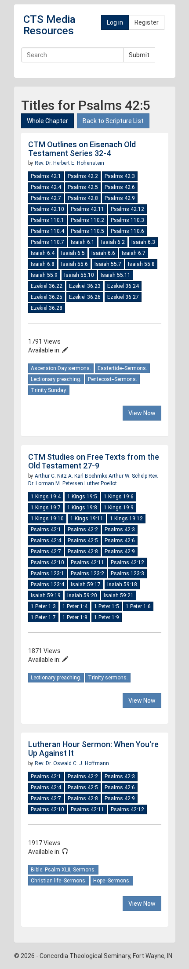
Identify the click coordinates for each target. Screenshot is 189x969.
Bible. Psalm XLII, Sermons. (63, 870)
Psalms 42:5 (83, 187)
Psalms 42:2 (83, 176)
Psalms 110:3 (127, 220)
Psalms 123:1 (47, 573)
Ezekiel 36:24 (123, 286)
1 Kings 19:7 (46, 507)
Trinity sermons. (108, 678)
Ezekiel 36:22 (46, 286)
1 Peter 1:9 (106, 617)
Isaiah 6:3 (143, 242)
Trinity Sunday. (49, 390)
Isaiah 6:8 (43, 264)
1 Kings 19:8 (82, 507)
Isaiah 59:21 (119, 595)
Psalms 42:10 (47, 209)
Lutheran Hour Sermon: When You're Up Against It (93, 749)
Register (146, 22)
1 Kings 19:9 (119, 507)
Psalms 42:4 (46, 187)
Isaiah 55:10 (79, 275)
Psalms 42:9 (120, 198)
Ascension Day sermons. (61, 368)
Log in (115, 22)
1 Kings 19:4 (46, 497)
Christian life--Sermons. (59, 881)
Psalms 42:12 (127, 209)
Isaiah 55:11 (116, 275)
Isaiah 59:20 (82, 595)
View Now (142, 413)
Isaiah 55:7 (107, 264)
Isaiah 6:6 (103, 253)
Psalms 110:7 (47, 242)
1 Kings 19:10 (47, 518)
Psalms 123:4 (47, 584)
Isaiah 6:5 (73, 253)
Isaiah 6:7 (133, 253)
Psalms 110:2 (87, 220)
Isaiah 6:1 (82, 242)
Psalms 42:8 (83, 198)
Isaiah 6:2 (113, 242)
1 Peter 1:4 (74, 606)
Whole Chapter (47, 120)
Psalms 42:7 (46, 198)
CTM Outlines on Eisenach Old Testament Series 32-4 (82, 149)
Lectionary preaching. (56, 379)
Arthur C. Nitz (51, 476)
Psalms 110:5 (87, 231)
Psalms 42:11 (87, 209)
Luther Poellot (100, 483)
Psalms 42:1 (46, 176)
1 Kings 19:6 (119, 497)
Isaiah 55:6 (74, 264)
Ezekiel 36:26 (85, 297)
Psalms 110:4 (47, 231)
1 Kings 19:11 (86, 518)
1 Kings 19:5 (82, 497)
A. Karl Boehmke (88, 476)
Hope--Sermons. (112, 881)
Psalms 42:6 (120, 187)
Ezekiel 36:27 (123, 297)
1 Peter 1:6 (138, 606)
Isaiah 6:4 (43, 253)
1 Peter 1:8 (74, 617)
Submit (139, 54)
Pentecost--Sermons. (112, 379)
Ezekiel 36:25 (46, 297)
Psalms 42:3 (120, 176)
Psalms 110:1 (47, 220)
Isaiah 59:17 (86, 584)
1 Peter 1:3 (43, 606)
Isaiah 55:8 (141, 264)
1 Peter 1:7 (43, 617)
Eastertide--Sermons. (122, 368)
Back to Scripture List (113, 120)
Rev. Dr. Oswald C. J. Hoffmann (72, 763)
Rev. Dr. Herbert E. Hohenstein (69, 163)
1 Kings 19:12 (126, 518)
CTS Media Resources (49, 25)
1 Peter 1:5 (106, 606)
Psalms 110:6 (127, 231)
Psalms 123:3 (127, 573)
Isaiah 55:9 (44, 275)
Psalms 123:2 (87, 573)
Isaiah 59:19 (46, 595)
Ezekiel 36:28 (46, 308)
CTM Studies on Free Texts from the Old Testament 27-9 (93, 461)
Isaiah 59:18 (122, 584)
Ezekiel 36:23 (85, 286)
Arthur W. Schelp (129, 476)
